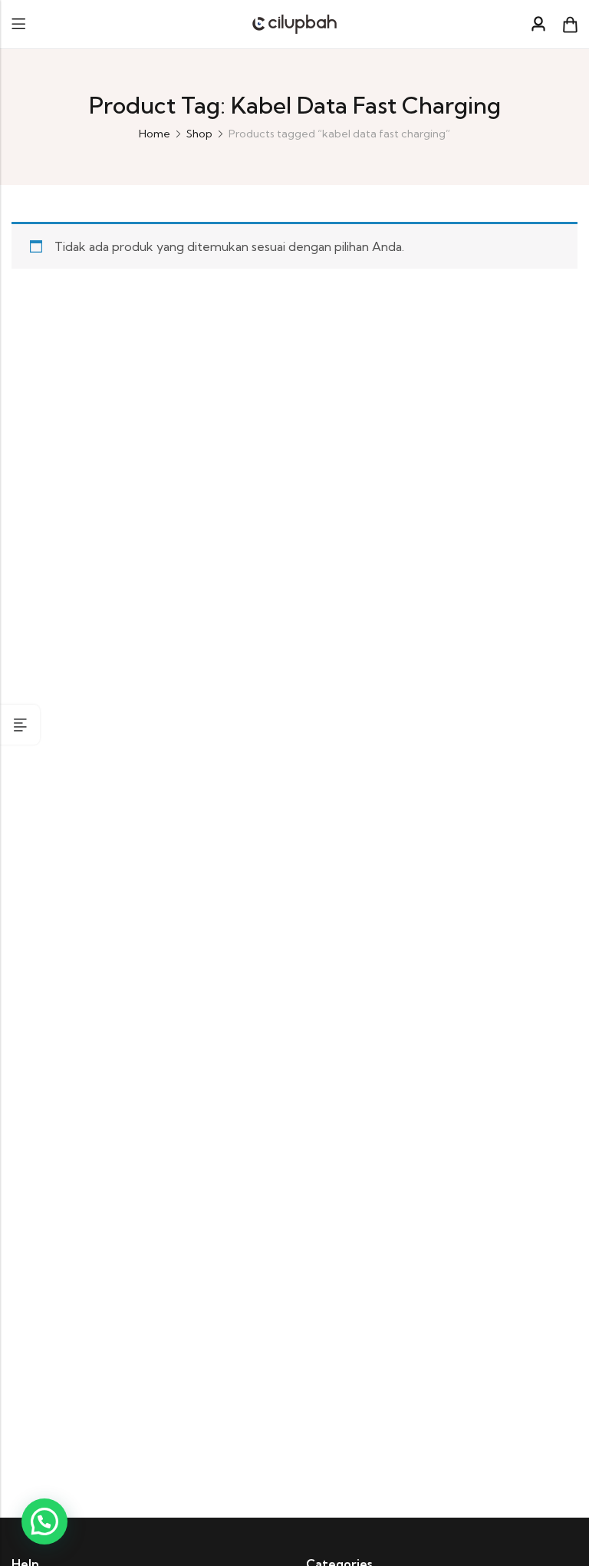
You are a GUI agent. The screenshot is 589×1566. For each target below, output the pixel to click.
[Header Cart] (569, 25)
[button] (44, 1521)
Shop (199, 133)
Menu (18, 24)
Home (154, 133)
